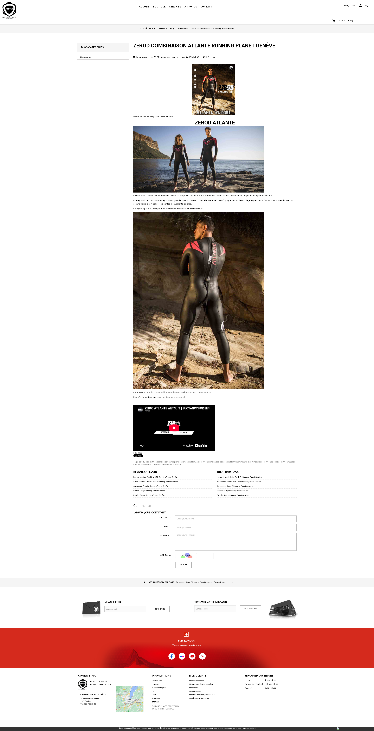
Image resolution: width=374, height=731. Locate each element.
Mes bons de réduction (199, 701)
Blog (172, 28)
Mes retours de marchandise (201, 687)
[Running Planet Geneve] (18, 10)
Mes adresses (195, 694)
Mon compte (197, 678)
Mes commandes (196, 684)
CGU (154, 698)
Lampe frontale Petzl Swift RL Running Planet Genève (155, 477)
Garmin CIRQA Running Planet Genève (149, 491)
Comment (165, 535)
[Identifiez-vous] (360, 5)
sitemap (155, 705)
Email (167, 526)
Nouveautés (183, 28)
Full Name (165, 518)
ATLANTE (148, 195)
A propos (156, 701)
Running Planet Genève (199, 392)
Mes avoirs (193, 691)
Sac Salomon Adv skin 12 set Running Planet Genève (155, 482)
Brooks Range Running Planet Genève (149, 495)
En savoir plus (219, 582)
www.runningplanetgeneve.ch (171, 397)
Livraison (156, 687)
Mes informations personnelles (202, 698)
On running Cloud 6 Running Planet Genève (151, 486)
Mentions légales (159, 691)
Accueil (162, 28)
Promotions (157, 684)
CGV (154, 694)
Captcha (165, 555)
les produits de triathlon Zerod (159, 392)
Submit (183, 565)
